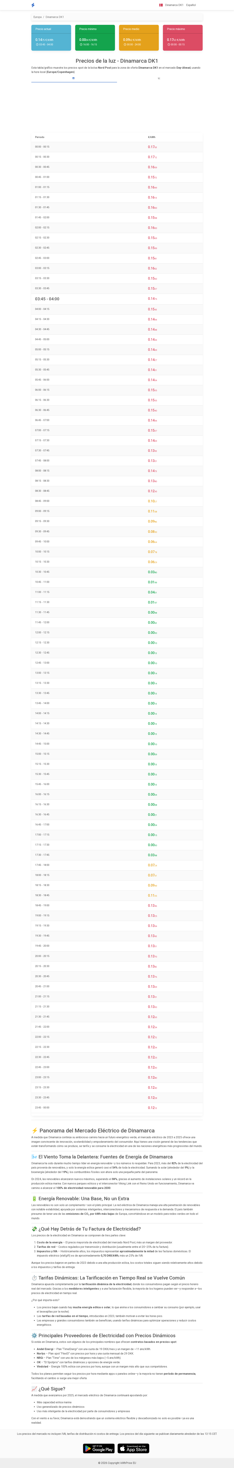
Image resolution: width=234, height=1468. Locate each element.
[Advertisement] (117, 108)
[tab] (74, 78)
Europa (37, 17)
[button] (200, 5)
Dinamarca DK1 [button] (173, 5)
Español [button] (191, 5)
